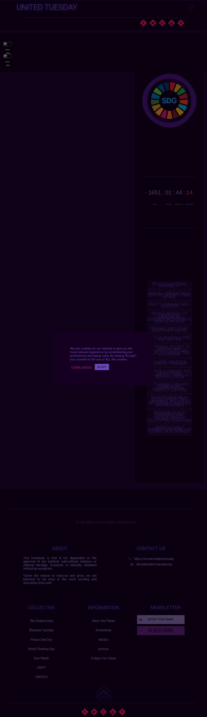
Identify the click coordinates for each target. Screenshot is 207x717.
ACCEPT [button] (102, 367)
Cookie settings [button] (81, 367)
